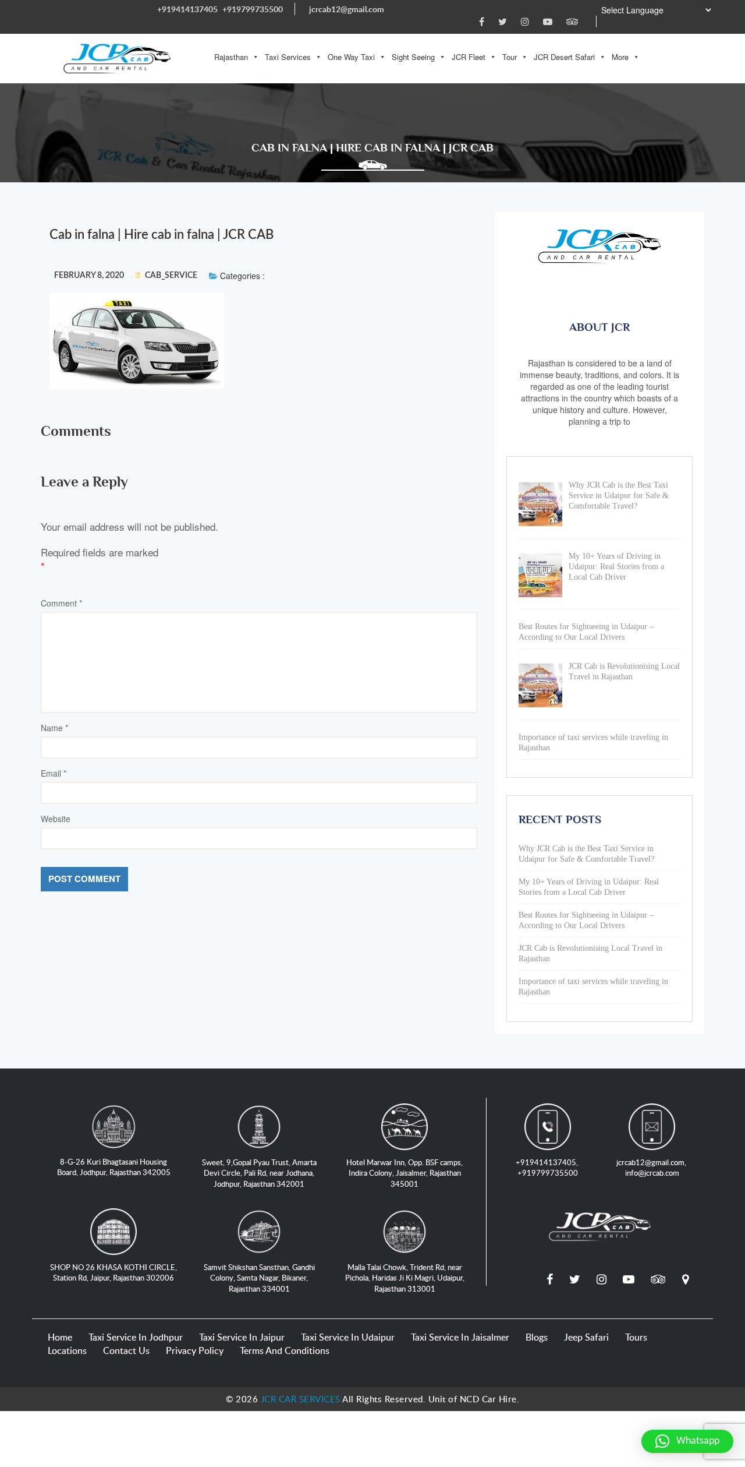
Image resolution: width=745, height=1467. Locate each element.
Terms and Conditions (284, 1350)
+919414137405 (187, 9)
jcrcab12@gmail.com (346, 9)
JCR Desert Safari (564, 56)
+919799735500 (252, 9)
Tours (636, 1337)
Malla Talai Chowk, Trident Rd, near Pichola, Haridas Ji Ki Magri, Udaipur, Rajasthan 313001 (404, 1278)
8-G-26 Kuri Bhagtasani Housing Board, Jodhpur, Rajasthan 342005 (114, 1167)
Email (53, 773)
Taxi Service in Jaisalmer (460, 1337)
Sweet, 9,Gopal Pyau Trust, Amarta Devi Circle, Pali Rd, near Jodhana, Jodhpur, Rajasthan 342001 (259, 1173)
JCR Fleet (468, 56)
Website (55, 818)
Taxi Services (288, 56)
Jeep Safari (586, 1337)
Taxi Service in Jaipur (242, 1337)
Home (60, 1337)
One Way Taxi (351, 56)
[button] (687, 1441)
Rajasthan (231, 56)
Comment (61, 603)
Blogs (537, 1337)
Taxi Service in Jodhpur (135, 1337)
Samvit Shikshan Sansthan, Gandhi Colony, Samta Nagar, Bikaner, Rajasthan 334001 (259, 1278)
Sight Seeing (413, 56)
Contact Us (126, 1350)
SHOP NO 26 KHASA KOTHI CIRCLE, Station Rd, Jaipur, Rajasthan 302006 (113, 1272)
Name (54, 727)
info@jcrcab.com (652, 1173)
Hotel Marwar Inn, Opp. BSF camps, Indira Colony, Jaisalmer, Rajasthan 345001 (404, 1173)
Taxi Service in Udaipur (348, 1337)
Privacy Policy (195, 1350)
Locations (67, 1350)
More (620, 56)
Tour (509, 56)
